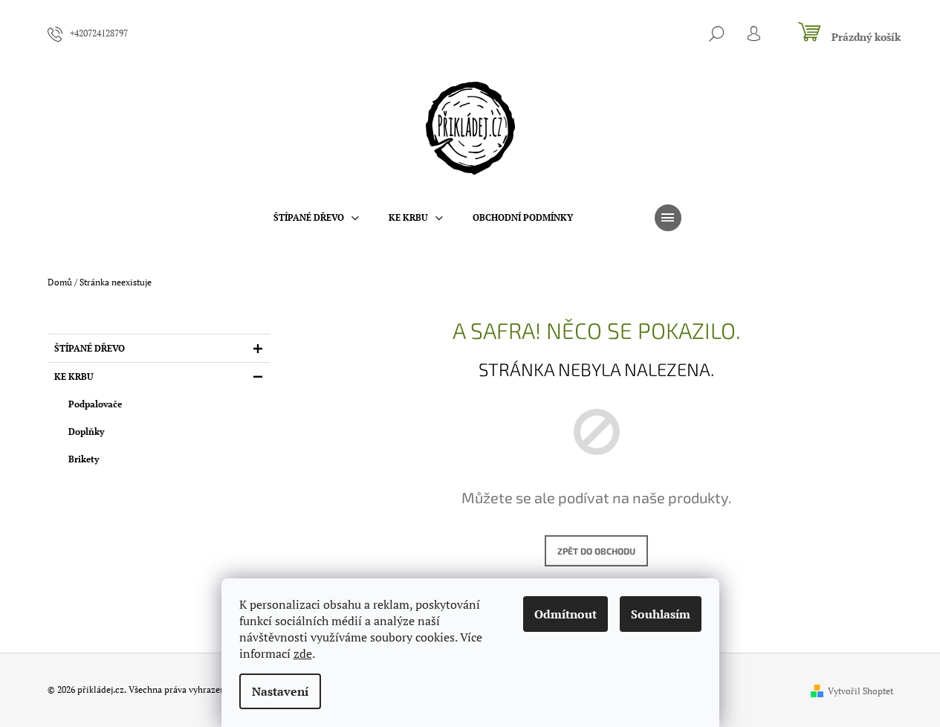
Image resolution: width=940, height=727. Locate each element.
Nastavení (280, 691)
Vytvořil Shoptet (860, 691)
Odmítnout (565, 614)
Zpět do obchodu (596, 551)
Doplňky (86, 431)
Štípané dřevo (89, 348)
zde (303, 653)
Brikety (83, 459)
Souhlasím (660, 614)
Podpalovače (95, 404)
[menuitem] (316, 217)
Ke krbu (74, 376)
